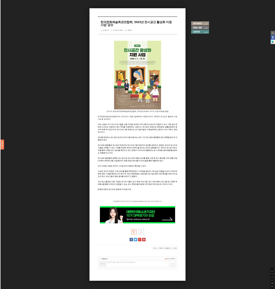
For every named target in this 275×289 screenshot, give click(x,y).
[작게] (272, 274)
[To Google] (140, 238)
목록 (2, 144)
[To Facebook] (131, 238)
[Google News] (273, 42)
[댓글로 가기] (272, 283)
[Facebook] (273, 37)
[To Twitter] (135, 238)
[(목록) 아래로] (272, 280)
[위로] (272, 277)
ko (273, 33)
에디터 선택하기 (171, 258)
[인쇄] (272, 286)
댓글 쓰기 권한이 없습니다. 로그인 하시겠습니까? (121, 262)
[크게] (272, 271)
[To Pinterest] (144, 238)
